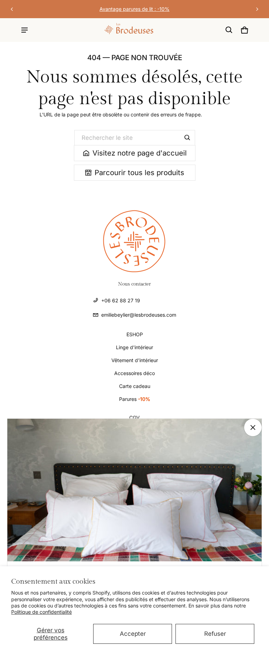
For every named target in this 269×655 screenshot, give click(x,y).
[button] (229, 30)
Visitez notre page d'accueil (139, 153)
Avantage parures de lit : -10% (134, 9)
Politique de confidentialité (41, 612)
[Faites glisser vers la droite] (257, 9)
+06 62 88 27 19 (120, 300)
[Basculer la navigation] (24, 30)
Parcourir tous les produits (139, 172)
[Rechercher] (187, 137)
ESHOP (134, 334)
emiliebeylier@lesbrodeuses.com (138, 315)
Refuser (215, 633)
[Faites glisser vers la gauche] (12, 9)
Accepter (133, 633)
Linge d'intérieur (134, 347)
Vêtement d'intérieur (134, 360)
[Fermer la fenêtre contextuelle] (253, 427)
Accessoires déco (134, 373)
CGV (134, 417)
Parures (134, 399)
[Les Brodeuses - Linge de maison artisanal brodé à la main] (112, 29)
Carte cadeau (134, 386)
